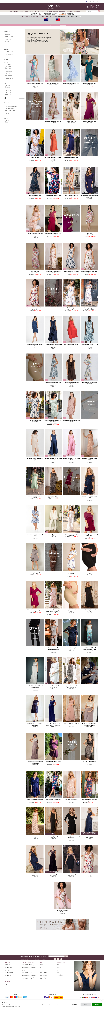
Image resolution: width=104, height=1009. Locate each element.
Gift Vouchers (60, 975)
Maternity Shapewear (9, 977)
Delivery (58, 967)
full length (9, 64)
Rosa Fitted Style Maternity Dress (71, 874)
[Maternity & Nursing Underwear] (62, 930)
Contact (23, 959)
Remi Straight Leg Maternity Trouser (53, 534)
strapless (8, 68)
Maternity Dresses (24, 11)
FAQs (58, 964)
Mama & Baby (49, 11)
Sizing (58, 965)
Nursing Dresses (9, 36)
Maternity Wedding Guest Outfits (29, 967)
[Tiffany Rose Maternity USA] (92, 997)
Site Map (58, 977)
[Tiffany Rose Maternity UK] (81, 997)
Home (5, 27)
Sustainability (42, 965)
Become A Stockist (43, 975)
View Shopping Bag (94, 7)
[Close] (80, 16)
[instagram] (61, 959)
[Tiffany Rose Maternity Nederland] (89, 997)
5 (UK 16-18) (8, 94)
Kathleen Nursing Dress (35, 420)
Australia (46, 23)
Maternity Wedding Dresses (10, 969)
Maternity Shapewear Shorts (89, 572)
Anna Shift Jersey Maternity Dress (53, 799)
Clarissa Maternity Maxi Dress (71, 344)
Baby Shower (25, 970)
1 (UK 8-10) (8, 87)
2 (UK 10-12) (8, 88)
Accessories (62, 11)
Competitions (42, 969)
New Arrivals (7, 964)
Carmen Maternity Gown (53, 496)
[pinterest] (58, 959)
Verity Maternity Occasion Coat (53, 685)
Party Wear (7, 43)
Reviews (36, 959)
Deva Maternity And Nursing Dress (35, 458)
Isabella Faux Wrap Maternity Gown (89, 610)
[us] (57, 21)
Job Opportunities (43, 978)
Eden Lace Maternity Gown (35, 836)
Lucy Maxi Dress (35, 271)
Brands (72, 11)
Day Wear (7, 38)
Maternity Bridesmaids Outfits (28, 965)
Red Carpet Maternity (9, 973)
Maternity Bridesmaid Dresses (28, 978)
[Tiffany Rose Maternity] (45, 9)
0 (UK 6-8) (8, 85)
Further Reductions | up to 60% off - (52, 25)
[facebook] (55, 959)
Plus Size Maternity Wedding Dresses (29, 977)
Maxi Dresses (8, 39)
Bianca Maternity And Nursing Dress (35, 344)
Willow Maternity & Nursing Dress (53, 195)
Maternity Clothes (34, 11)
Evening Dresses (8, 33)
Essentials (55, 11)
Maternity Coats (9, 54)
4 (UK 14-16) (8, 92)
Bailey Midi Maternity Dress (71, 195)
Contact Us (59, 970)
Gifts (68, 11)
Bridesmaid (7, 41)
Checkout (77, 11)
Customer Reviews (43, 972)
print (7, 113)
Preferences (75, 1004)
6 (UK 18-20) (8, 96)
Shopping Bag (59, 973)
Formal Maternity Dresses (27, 969)
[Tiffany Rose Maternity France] (85, 997)
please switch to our (67, 16)
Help (30, 959)
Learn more (17, 1006)
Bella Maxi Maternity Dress (53, 83)
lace (7, 122)
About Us (41, 964)
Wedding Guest (8, 44)
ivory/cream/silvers (10, 104)
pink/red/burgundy (10, 108)
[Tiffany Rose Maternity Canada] (94, 997)
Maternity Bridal (14, 11)
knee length (9, 66)
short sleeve (9, 71)
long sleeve (9, 75)
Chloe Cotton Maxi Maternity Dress (71, 83)
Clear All (6, 126)
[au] (46, 21)
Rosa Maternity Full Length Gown (53, 874)
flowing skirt (9, 78)
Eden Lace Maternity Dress (71, 799)
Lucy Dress (89, 233)
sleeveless (8, 70)
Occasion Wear (8, 983)
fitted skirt (8, 77)
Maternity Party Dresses (27, 964)
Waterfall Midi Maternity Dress (89, 83)
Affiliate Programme (44, 977)
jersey (7, 120)
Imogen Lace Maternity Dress (89, 761)
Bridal (6, 984)
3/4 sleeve (8, 73)
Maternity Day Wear (9, 972)
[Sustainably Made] (40, 14)
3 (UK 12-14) (8, 90)
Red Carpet (7, 34)
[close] (101, 1000)
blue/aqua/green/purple (11, 106)
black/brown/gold (10, 110)
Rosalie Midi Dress (71, 121)
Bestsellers (7, 965)
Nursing (42, 11)
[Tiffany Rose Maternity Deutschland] (87, 997)
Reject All (86, 1004)
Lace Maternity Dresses (27, 973)
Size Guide (21, 98)
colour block (9, 112)
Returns (58, 969)
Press (41, 970)
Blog (43, 959)
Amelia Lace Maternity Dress (71, 648)
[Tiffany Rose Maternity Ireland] (83, 997)
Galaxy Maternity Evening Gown (53, 836)
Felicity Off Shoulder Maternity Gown (71, 534)
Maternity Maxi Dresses (27, 972)
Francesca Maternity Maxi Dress (53, 271)
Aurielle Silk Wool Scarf (89, 874)
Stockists (41, 973)
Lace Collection (9, 51)
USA (58, 23)
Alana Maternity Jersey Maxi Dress (89, 308)
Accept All (97, 1004)
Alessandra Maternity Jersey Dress (53, 233)
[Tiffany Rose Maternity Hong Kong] (98, 997)
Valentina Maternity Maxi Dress (89, 382)
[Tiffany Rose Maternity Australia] (96, 997)
